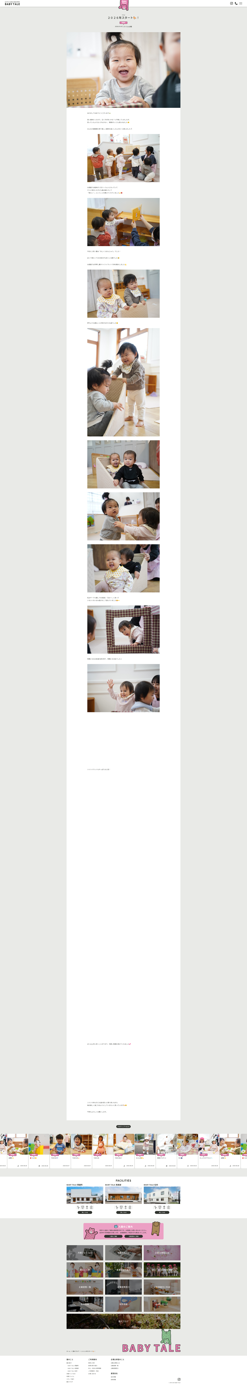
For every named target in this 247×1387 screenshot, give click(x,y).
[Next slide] (243, 1151)
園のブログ (76, 1351)
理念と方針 (91, 1363)
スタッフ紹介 (70, 1379)
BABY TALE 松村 (72, 1371)
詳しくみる (85, 1212)
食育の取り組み (92, 1365)
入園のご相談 (113, 1236)
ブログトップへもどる (123, 1126)
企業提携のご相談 (134, 1236)
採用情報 (113, 1379)
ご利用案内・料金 (93, 1371)
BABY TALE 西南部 (73, 1368)
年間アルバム (70, 1376)
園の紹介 (69, 1363)
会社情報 (113, 1377)
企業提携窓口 (114, 1368)
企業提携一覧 (114, 1365)
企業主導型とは (115, 1363)
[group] (17, 1151)
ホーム (68, 1351)
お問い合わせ (92, 1373)
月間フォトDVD (71, 1373)
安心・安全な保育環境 (94, 1368)
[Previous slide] (4, 1151)
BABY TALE (12, 3)
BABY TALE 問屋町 (73, 1365)
